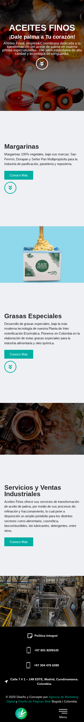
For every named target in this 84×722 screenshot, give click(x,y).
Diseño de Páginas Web (35, 701)
